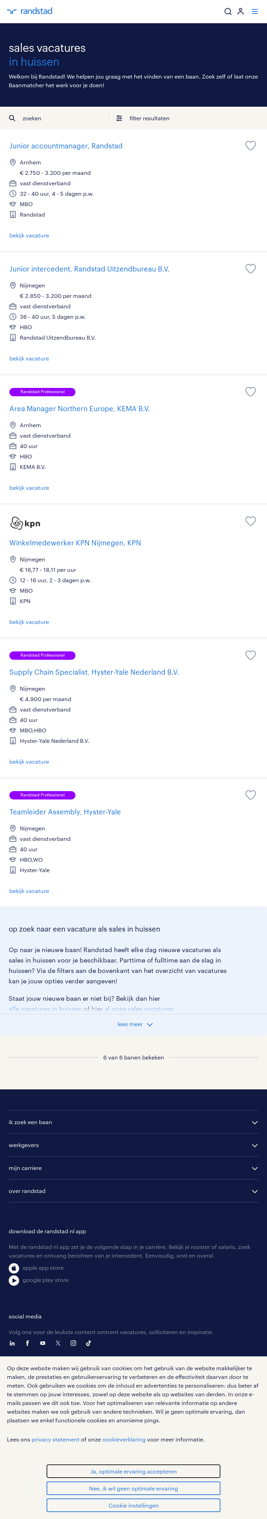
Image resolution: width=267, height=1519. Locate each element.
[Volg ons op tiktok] (90, 1343)
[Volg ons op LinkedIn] (14, 1343)
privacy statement (56, 1439)
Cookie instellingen (133, 1505)
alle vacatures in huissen (45, 1009)
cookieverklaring (124, 1439)
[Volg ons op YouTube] (44, 1343)
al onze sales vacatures (139, 1009)
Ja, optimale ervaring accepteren (133, 1471)
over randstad (27, 1190)
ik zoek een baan (30, 1122)
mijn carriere (25, 1167)
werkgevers (24, 1145)
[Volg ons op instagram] (75, 1343)
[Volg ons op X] (60, 1343)
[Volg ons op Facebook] (29, 1343)
